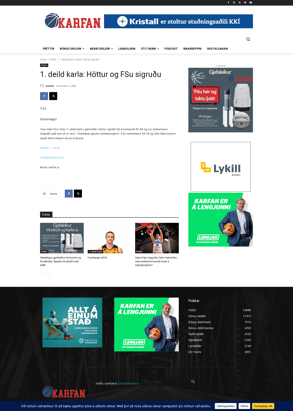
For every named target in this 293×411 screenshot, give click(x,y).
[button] (248, 39)
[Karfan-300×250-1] (220, 220)
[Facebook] (228, 3)
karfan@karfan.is (128, 383)
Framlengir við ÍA (97, 257)
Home (43, 59)
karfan (50, 85)
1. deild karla (95, 251)
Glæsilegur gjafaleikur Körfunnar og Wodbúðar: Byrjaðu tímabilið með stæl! (60, 261)
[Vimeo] (245, 3)
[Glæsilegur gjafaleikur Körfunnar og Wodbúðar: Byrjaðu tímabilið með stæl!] (62, 238)
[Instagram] (234, 3)
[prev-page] (42, 274)
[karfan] (42, 86)
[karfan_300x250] (72, 322)
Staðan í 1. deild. (50, 147)
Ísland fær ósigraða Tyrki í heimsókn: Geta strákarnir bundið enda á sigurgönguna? (156, 261)
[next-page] (48, 274)
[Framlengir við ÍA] (109, 238)
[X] (239, 3)
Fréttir (53, 59)
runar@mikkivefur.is (52, 157)
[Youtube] (250, 3)
